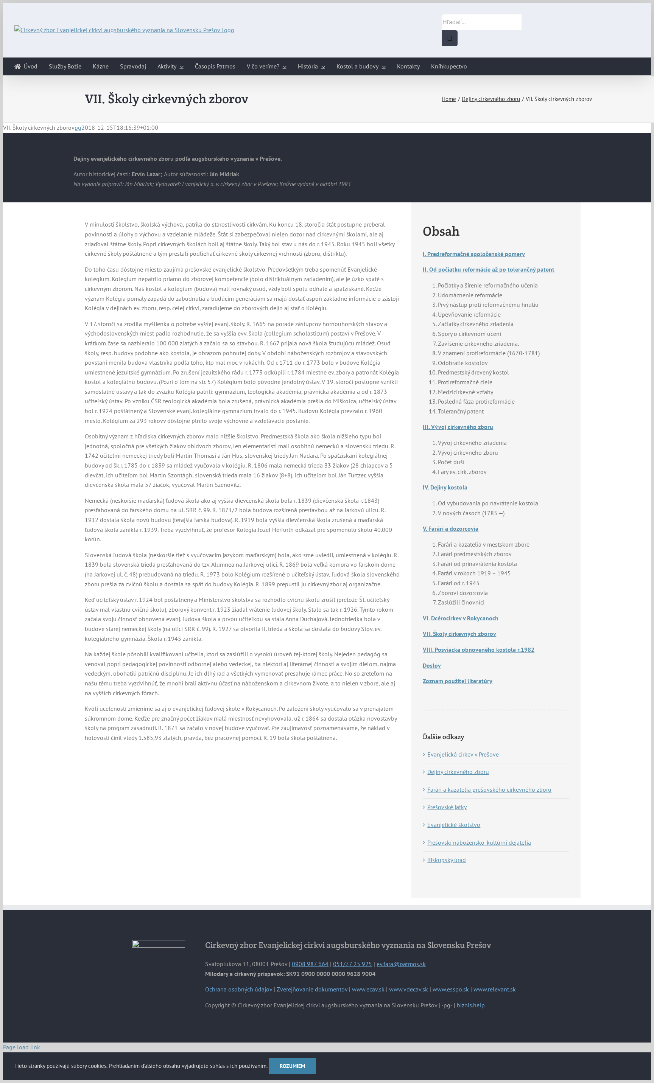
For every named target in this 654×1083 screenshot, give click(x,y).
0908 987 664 (310, 964)
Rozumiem (292, 1066)
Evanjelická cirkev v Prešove (463, 754)
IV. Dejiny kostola (445, 487)
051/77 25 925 (352, 964)
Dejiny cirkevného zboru (458, 771)
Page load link (21, 1047)
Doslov (432, 665)
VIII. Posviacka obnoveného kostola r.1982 (478, 649)
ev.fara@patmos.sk (401, 964)
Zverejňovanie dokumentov (312, 989)
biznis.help (471, 1005)
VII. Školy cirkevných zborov (459, 633)
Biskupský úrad (446, 860)
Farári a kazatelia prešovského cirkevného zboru (489, 789)
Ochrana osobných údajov (238, 989)
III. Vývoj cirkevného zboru (458, 426)
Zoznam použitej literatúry (457, 681)
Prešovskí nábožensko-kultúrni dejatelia (479, 842)
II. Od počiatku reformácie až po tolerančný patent (488, 269)
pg (78, 127)
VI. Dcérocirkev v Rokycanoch (460, 618)
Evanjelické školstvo (453, 824)
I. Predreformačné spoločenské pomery (474, 254)
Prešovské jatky (447, 807)
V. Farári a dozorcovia (450, 528)
